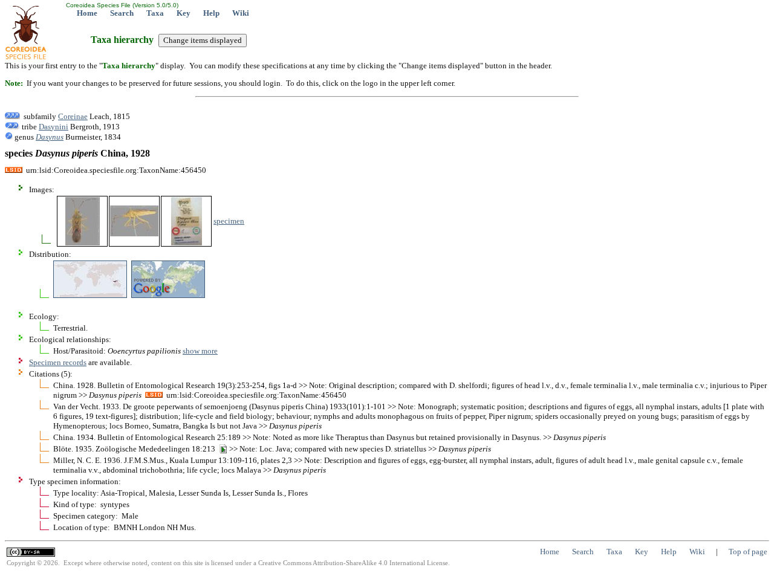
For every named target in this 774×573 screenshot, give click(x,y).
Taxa (155, 13)
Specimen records (57, 362)
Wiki (240, 13)
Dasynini (53, 126)
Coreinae (73, 116)
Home (87, 13)
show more (200, 350)
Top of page (748, 551)
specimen (228, 220)
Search (122, 13)
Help (211, 13)
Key (183, 13)
